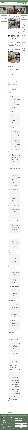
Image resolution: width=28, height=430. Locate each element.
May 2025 (22, 24)
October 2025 (23, 23)
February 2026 (23, 21)
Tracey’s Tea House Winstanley (13, 89)
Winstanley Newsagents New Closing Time (9, 84)
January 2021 (23, 48)
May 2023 (22, 33)
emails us (15, 75)
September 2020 (23, 51)
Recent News (17, 16)
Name (21, 417)
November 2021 (23, 41)
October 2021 (23, 42)
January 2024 (23, 29)
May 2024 (22, 26)
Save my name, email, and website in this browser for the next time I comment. (13, 409)
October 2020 (23, 50)
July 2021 (22, 44)
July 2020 (22, 52)
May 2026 (22, 20)
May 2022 (22, 37)
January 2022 (23, 40)
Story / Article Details (20, 424)
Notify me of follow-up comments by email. (11, 410)
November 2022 (23, 36)
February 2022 (23, 39)
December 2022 (23, 35)
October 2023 (23, 31)
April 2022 (22, 38)
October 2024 (23, 25)
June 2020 (22, 53)
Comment (8, 400)
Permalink (16, 149)
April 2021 (22, 46)
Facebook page (12, 75)
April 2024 (22, 27)
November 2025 (23, 22)
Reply (18, 149)
